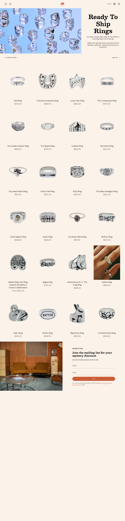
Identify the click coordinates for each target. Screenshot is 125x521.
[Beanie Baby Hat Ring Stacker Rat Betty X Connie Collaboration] (18, 262)
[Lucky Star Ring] (77, 81)
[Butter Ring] (47, 313)
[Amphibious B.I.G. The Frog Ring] (77, 262)
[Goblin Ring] (107, 262)
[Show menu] (6, 3)
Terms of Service (77, 385)
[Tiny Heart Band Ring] (18, 172)
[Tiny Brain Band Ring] (77, 217)
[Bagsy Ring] (47, 262)
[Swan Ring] (18, 313)
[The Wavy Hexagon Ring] (107, 172)
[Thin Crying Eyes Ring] (107, 81)
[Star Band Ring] (107, 126)
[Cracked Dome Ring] (107, 313)
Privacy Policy (105, 383)
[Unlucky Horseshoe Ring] (47, 81)
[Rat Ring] (18, 81)
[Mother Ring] (107, 217)
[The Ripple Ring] (47, 126)
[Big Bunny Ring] (77, 313)
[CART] (119, 3)
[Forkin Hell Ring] (47, 172)
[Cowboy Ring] (77, 126)
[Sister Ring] (47, 217)
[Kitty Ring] (77, 172)
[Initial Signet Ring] (18, 217)
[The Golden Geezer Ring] (18, 126)
